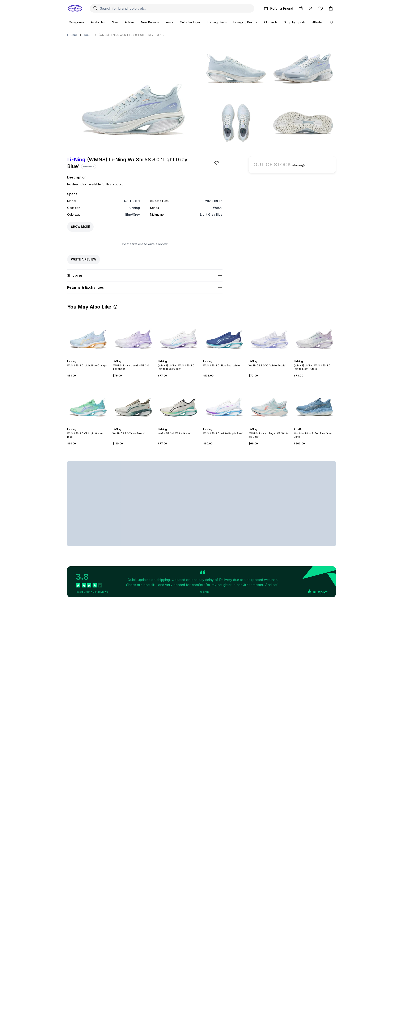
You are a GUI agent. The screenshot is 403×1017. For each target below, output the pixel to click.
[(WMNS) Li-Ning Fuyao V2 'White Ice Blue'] (269, 402)
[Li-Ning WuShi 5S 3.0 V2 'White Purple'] (269, 334)
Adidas (129, 22)
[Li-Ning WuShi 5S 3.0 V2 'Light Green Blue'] (88, 402)
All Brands (270, 22)
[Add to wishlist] (217, 163)
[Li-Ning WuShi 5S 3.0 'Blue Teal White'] (224, 334)
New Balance (150, 22)
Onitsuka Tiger (190, 22)
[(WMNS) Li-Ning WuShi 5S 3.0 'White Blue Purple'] (179, 334)
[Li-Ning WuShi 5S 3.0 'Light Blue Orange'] (88, 334)
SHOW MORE (80, 226)
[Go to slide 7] (137, 425)
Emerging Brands (245, 22)
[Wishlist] (320, 8)
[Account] (311, 8)
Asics (169, 22)
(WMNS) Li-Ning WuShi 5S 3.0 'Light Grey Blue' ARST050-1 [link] (131, 34)
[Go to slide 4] (89, 357)
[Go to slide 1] (84, 357)
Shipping (74, 275)
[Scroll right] (332, 22)
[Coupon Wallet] (300, 8)
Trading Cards (217, 22)
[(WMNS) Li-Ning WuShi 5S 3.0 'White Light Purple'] (315, 334)
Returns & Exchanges (85, 287)
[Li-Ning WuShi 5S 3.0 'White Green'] (179, 402)
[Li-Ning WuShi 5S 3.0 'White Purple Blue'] (224, 402)
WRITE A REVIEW (83, 259)
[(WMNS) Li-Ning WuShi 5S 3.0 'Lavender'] (133, 334)
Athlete (317, 22)
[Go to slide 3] (88, 357)
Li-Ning (72, 34)
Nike (115, 22)
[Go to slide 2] (86, 357)
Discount (335, 22)
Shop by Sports (295, 22)
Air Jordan (98, 22)
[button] (115, 306)
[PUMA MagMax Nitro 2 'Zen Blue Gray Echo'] (315, 402)
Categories (76, 22)
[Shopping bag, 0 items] (331, 8)
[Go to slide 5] (91, 357)
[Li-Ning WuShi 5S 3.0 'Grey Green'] (133, 402)
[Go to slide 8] (139, 425)
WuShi (88, 34)
